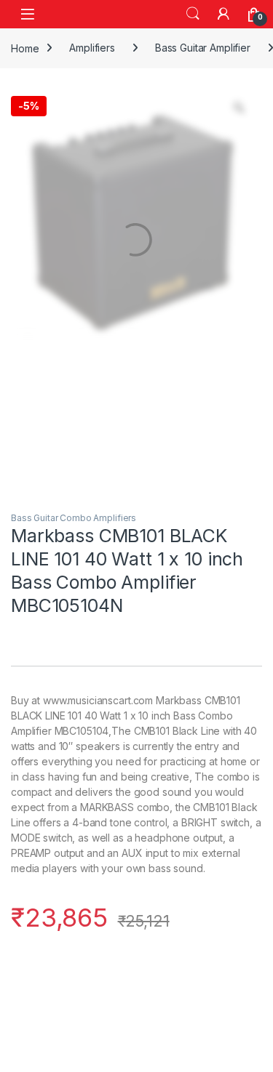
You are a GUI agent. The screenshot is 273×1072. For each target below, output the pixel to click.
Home (25, 47)
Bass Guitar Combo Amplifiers (73, 517)
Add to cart (96, 1015)
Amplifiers (92, 47)
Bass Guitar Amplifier (202, 47)
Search (193, 14)
